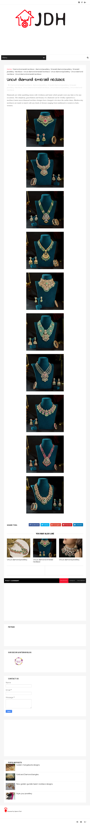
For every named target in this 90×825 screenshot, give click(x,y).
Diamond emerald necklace (23, 69)
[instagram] (79, 2)
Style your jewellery (24, 793)
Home (9, 69)
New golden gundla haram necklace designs (34, 784)
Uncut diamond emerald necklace (37, 72)
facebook (81, 580)
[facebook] (81, 2)
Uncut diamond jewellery (60, 72)
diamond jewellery (43, 69)
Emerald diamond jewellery (61, 69)
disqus (72, 580)
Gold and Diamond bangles (27, 774)
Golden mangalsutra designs (28, 765)
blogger (63, 580)
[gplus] (85, 2)
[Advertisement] (45, 35)
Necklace (18, 72)
